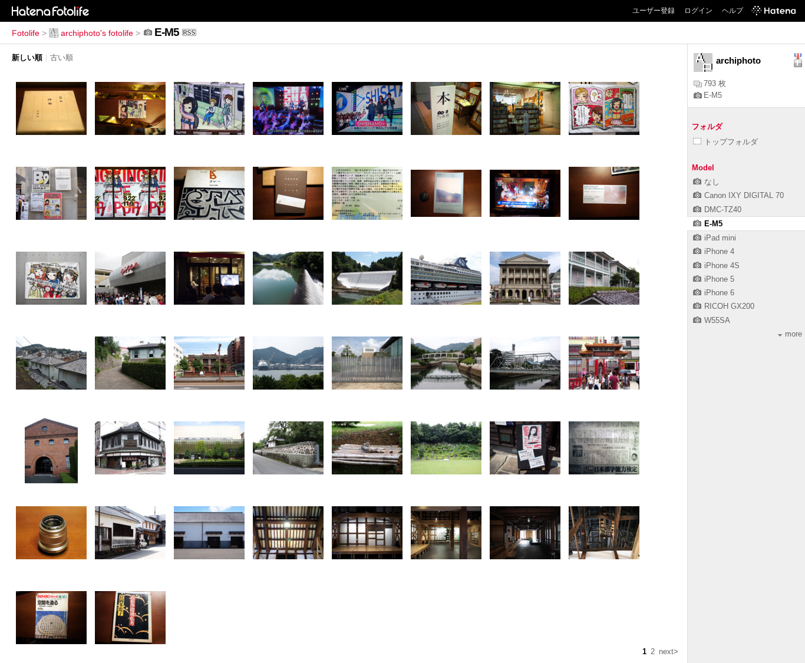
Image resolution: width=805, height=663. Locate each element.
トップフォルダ (731, 141)
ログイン (698, 10)
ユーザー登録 (653, 10)
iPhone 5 (719, 279)
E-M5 (713, 95)
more (793, 333)
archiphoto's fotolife (97, 33)
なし (712, 181)
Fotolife (25, 33)
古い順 (61, 57)
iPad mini (720, 237)
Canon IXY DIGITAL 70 (744, 195)
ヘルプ (732, 10)
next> (668, 651)
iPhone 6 (719, 292)
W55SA (717, 320)
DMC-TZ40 (722, 209)
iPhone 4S (722, 265)
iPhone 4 (719, 251)
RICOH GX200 (729, 306)
